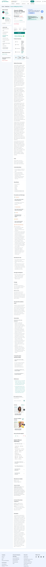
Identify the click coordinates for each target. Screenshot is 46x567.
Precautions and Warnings (5, 36)
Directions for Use (5, 38)
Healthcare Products (5, 565)
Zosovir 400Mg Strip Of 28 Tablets (16, 6)
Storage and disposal (6, 39)
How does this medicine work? (6, 44)
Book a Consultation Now (32, 19)
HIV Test (20, 451)
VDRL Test (16, 457)
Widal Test (16, 451)
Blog (2, 559)
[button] (27, 1)
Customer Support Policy (27, 563)
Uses (3, 30)
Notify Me (19, 32)
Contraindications (5, 32)
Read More (21, 20)
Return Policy (26, 564)
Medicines (7, 6)
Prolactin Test (21, 450)
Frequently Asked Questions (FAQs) (5, 48)
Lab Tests (23, 3)
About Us (3, 556)
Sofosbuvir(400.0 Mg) (22, 52)
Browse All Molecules (16, 559)
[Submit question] (24, 400)
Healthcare (17, 3)
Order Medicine (4, 564)
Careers (3, 557)
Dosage (4, 41)
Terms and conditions (27, 560)
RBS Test (21, 446)
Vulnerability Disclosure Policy (28, 559)
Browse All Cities (15, 560)
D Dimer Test (17, 453)
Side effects (4, 33)
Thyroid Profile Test (18, 454)
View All (23, 419)
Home (3, 6)
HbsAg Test (16, 447)
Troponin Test (21, 457)
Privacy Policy (26, 557)
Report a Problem (5, 60)
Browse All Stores (15, 562)
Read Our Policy (4, 54)
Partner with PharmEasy (5, 560)
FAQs (13, 563)
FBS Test (16, 450)
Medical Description (6, 28)
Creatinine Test (17, 446)
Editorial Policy (26, 556)
